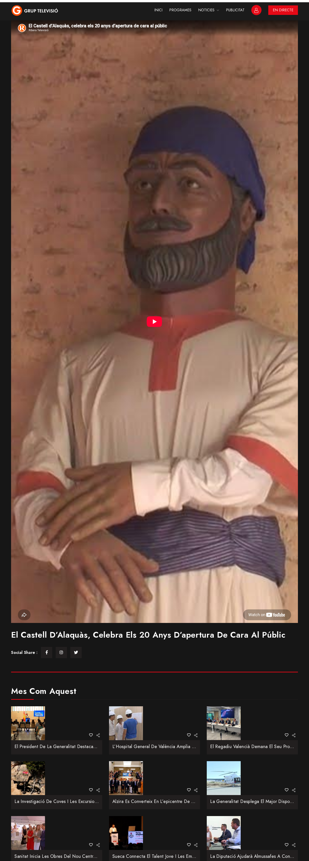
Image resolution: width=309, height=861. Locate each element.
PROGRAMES (180, 10)
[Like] (91, 735)
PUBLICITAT (235, 10)
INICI (158, 10)
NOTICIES (206, 10)
